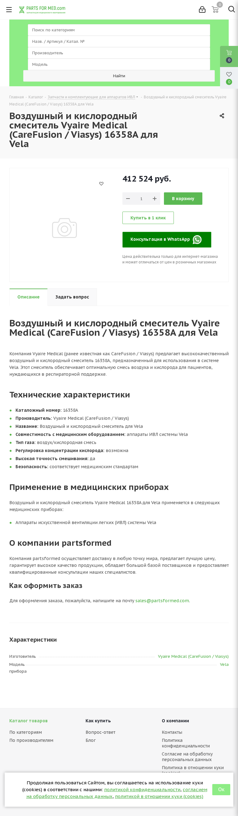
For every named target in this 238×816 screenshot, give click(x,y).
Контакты (172, 732)
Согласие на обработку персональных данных (187, 756)
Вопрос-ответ (100, 732)
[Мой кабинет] (202, 9)
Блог (91, 740)
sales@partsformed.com (162, 600)
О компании (175, 721)
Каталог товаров (28, 721)
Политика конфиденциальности (186, 743)
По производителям (31, 740)
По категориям (25, 732)
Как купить (98, 721)
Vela (224, 664)
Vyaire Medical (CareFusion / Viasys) (193, 656)
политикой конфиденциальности (142, 789)
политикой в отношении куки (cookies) (159, 796)
